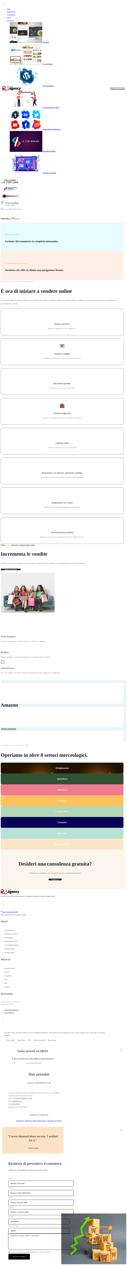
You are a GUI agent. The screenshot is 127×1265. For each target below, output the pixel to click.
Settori (9, 17)
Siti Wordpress (8, 937)
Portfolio (7, 972)
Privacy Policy (10, 1040)
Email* (10, 1197)
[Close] (121, 1050)
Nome (10, 1178)
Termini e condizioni (39, 1040)
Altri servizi (10, 20)
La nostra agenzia (9, 968)
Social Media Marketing (11, 945)
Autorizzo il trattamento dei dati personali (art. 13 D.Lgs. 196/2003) (30, 1252)
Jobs (5, 983)
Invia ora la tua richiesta (19, 1256)
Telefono (10, 1207)
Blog (5, 979)
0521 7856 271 (9, 1013)
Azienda (10, 1188)
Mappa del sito (52, 1040)
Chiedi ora (55, 879)
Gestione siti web (9, 948)
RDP (29, 1040)
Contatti (6, 987)
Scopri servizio (11, 11)
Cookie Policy (21, 1040)
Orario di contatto (13, 1226)
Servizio (10, 1216)
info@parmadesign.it (11, 1010)
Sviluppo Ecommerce (10, 934)
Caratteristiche (11, 14)
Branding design (9, 952)
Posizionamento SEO (10, 941)
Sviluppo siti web (9, 930)
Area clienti (7, 975)
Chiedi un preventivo (10, 569)
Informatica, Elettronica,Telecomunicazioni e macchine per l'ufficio (39, 1121)
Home (8, 9)
